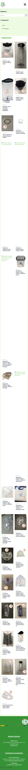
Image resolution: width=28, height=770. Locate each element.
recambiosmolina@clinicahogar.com (16, 760)
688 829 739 (15, 745)
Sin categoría (5, 28)
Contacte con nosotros (14, 753)
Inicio (3, 25)
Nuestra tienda (14, 736)
